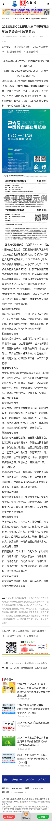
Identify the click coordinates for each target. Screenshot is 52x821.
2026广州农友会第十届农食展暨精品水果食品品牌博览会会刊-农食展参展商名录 (32, 741)
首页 (3, 19)
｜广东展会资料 (30, 52)
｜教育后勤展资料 (21, 47)
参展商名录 (17, 779)
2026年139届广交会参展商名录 (33, 722)
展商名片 (42, 779)
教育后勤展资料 (21, 631)
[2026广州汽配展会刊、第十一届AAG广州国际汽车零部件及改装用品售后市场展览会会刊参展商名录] (8, 692)
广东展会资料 (31, 636)
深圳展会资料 (14, 636)
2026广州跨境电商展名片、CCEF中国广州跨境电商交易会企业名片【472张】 (33, 709)
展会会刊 (10, 19)
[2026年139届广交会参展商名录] (8, 730)
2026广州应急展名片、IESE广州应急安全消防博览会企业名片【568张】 (33, 759)
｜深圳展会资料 (13, 52)
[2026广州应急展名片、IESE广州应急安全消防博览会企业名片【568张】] (8, 762)
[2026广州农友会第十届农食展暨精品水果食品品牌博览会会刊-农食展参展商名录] (8, 745)
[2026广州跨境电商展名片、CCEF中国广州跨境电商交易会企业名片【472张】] (8, 713)
